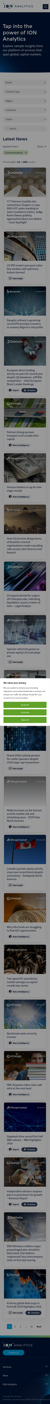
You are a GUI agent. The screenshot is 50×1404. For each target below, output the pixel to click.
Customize (25, 712)
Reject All (25, 720)
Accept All (25, 705)
